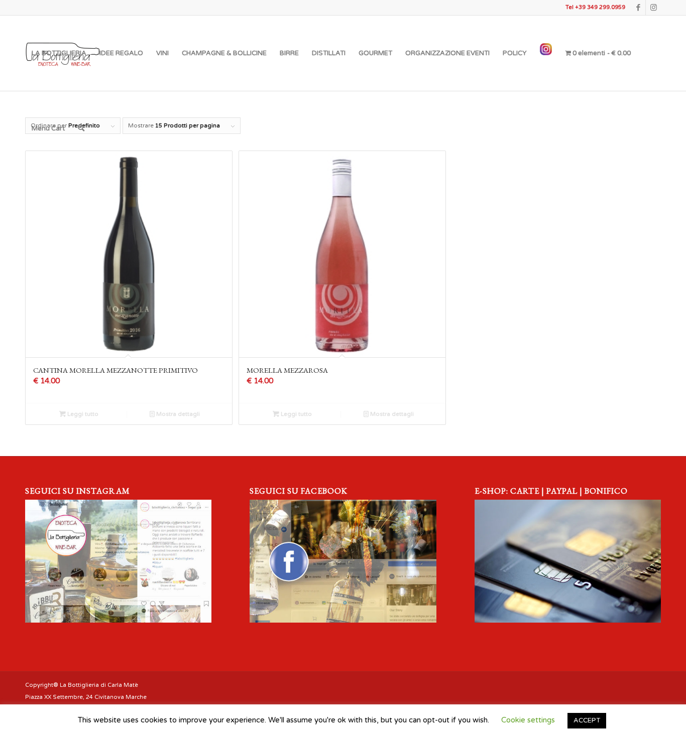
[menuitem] (59, 53)
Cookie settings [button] (528, 719)
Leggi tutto (82, 414)
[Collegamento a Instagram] (653, 7)
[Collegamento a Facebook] (638, 7)
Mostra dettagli (177, 414)
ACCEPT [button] (587, 720)
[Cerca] (81, 128)
